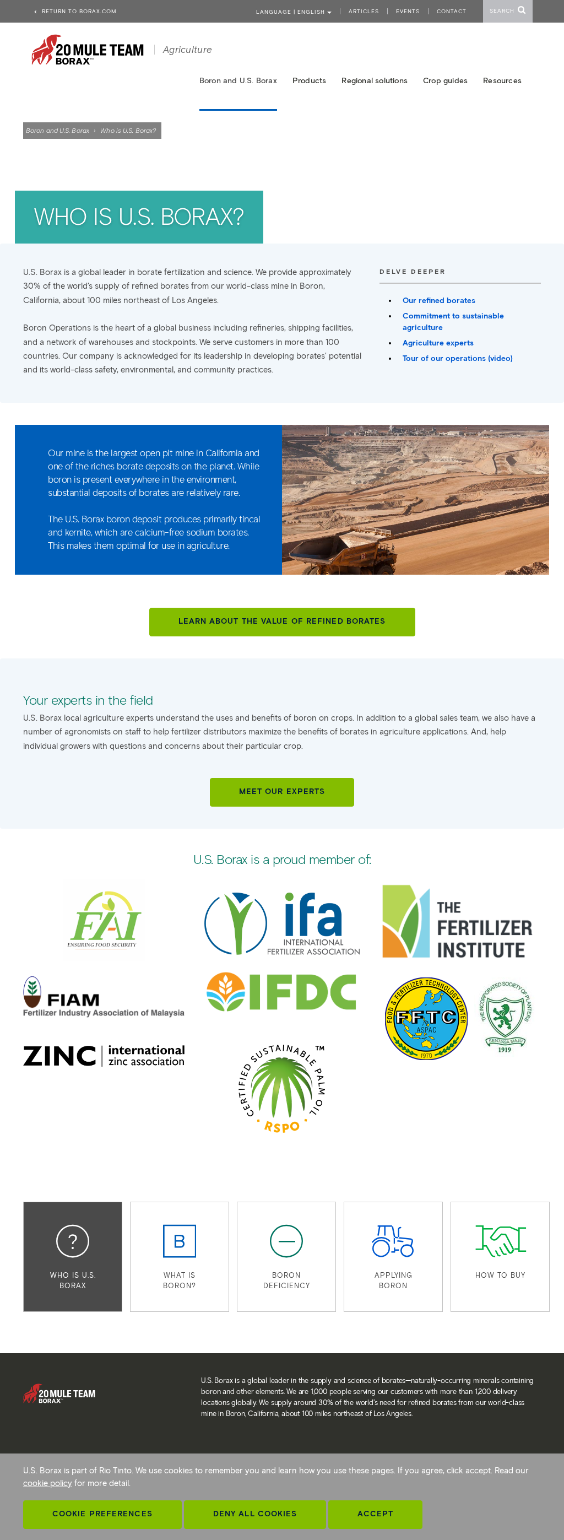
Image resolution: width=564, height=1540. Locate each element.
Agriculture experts (438, 343)
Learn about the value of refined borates (282, 621)
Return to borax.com (78, 11)
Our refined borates (439, 300)
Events (408, 11)
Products (309, 80)
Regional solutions (374, 80)
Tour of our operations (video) (458, 358)
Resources (502, 80)
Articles (364, 11)
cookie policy (47, 1483)
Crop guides (445, 80)
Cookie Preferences (102, 1514)
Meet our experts (282, 791)
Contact (452, 11)
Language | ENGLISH (291, 11)
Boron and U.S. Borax (57, 130)
